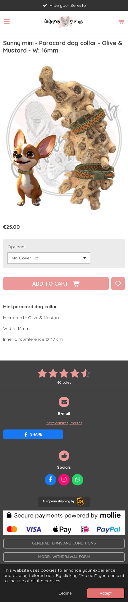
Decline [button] (65, 593)
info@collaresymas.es (64, 423)
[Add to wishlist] (118, 283)
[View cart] (121, 21)
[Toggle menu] (7, 21)
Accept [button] (106, 593)
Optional (16, 247)
